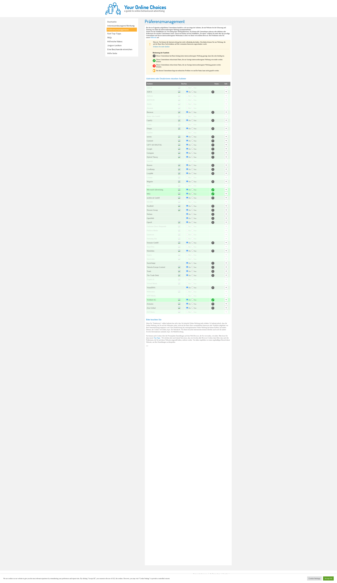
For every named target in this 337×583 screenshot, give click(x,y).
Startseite (112, 21)
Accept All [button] (328, 578)
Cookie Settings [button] (314, 578)
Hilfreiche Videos (114, 41)
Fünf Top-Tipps (114, 33)
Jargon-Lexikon (114, 45)
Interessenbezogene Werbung (121, 25)
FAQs (109, 37)
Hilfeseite (154, 37)
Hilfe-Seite (112, 53)
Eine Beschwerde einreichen (119, 49)
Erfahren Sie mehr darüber (161, 47)
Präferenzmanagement (118, 29)
